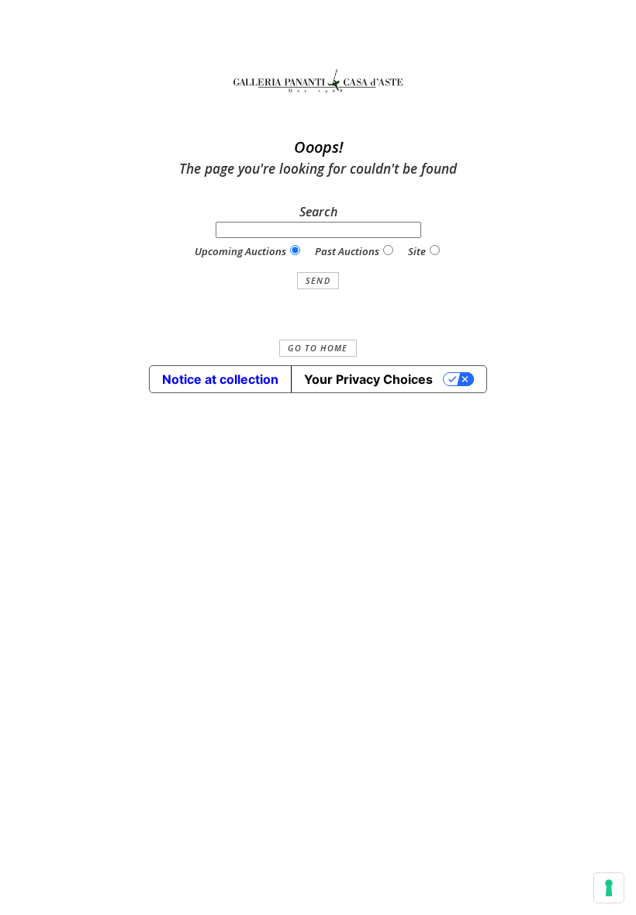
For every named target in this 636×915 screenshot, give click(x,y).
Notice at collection (220, 379)
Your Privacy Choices (368, 379)
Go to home (317, 348)
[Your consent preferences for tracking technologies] (609, 888)
